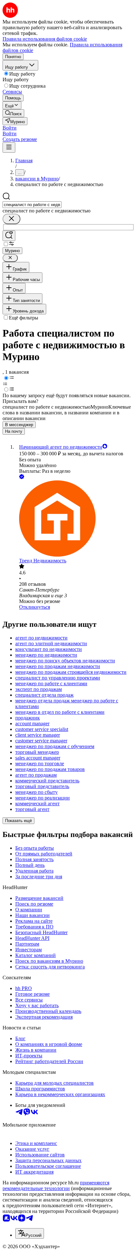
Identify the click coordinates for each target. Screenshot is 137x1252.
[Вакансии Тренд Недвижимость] (75, 519)
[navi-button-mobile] (9, 147)
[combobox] (32, 204)
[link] (13, 113)
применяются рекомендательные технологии (56, 1185)
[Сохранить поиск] (9, 236)
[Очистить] (11, 219)
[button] (10, 128)
